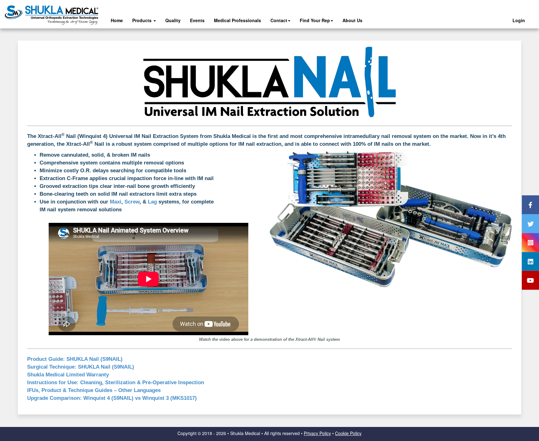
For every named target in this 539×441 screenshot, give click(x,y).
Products (142, 20)
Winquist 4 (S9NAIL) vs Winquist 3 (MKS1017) (112, 398)
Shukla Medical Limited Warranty (68, 375)
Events (197, 20)
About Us (352, 20)
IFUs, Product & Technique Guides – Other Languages (94, 390)
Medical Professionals (237, 20)
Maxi (115, 202)
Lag (152, 202)
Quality (173, 20)
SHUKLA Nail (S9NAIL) (75, 359)
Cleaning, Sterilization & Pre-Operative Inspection (115, 382)
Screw (131, 202)
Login (518, 20)
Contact (278, 20)
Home (117, 20)
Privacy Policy (317, 433)
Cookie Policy (348, 433)
